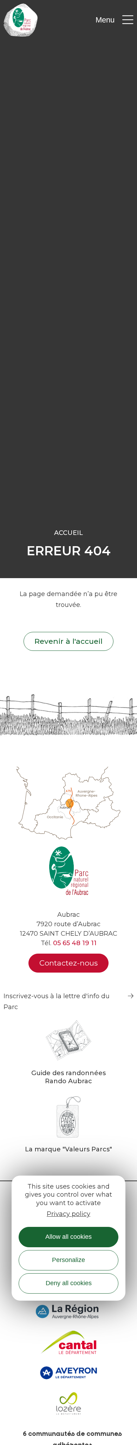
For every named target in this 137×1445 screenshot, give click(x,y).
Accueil (68, 533)
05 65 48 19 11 (75, 943)
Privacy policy (68, 1214)
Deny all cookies (69, 1283)
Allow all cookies (68, 1236)
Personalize (68, 1259)
